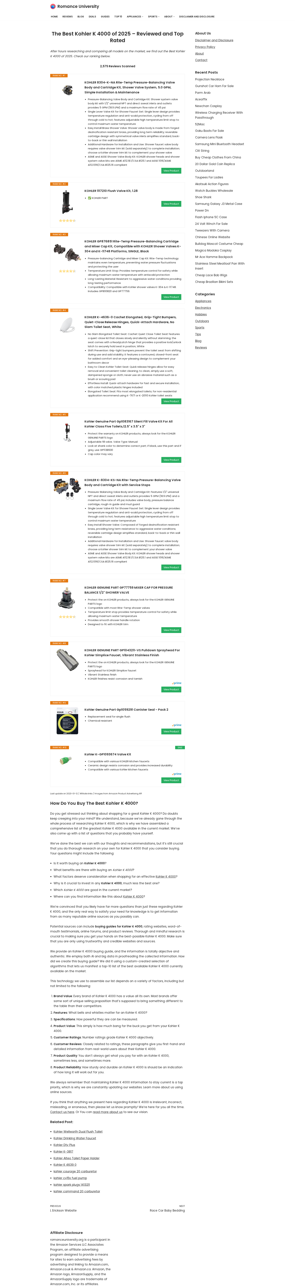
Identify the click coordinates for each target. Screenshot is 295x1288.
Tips (198, 334)
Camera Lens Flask (209, 137)
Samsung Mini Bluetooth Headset (219, 144)
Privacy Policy (205, 47)
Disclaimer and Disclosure (196, 16)
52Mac (200, 124)
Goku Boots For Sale (209, 131)
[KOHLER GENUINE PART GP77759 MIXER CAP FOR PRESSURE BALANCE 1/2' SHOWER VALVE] (67, 598)
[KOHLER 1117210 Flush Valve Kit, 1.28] (67, 202)
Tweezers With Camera (212, 230)
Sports (199, 328)
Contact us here (62, 1112)
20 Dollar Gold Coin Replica (215, 164)
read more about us (108, 1112)
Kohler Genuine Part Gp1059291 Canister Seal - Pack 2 (126, 709)
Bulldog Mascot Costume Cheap (219, 244)
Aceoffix (201, 99)
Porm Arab (202, 93)
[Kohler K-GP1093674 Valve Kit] (67, 761)
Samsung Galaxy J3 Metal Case (218, 204)
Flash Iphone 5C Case (211, 217)
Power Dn (202, 210)
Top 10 (118, 16)
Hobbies (201, 314)
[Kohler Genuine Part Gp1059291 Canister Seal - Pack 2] (67, 721)
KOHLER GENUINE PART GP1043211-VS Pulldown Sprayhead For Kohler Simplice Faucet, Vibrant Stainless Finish (132, 652)
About (199, 54)
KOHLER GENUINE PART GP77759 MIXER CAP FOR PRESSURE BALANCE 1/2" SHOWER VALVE (129, 590)
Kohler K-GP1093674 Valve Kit (108, 754)
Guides (105, 16)
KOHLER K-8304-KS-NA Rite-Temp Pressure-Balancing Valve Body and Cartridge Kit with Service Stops (133, 482)
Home (54, 16)
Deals (92, 16)
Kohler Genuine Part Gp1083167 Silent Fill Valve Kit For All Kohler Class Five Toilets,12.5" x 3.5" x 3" (129, 423)
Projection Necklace (209, 79)
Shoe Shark (203, 197)
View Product (171, 170)
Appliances (203, 301)
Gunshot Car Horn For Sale (214, 86)
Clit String (202, 151)
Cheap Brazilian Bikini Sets (214, 282)
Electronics (203, 308)
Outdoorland (204, 171)
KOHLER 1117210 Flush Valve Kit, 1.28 (111, 191)
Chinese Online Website (212, 237)
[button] (142, 16)
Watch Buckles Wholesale (214, 191)
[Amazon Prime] (176, 683)
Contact (201, 60)
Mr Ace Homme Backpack (214, 257)
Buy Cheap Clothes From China (218, 157)
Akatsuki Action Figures (212, 184)
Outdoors (202, 321)
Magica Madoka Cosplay (213, 250)
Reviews (67, 16)
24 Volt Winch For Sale (211, 224)
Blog (81, 16)
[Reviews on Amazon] (67, 220)
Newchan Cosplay (208, 106)
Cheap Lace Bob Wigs (211, 275)
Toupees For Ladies (209, 177)
